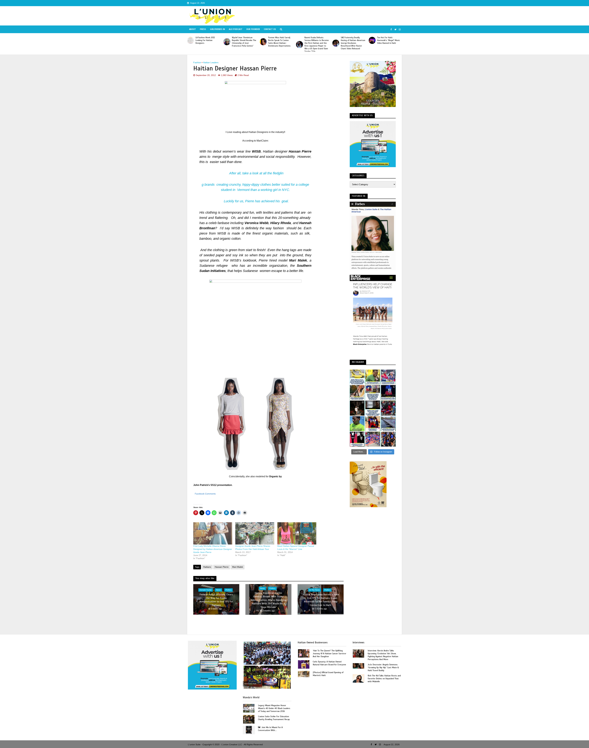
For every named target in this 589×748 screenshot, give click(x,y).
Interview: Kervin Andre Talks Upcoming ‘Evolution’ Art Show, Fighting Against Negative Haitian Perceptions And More (383, 655)
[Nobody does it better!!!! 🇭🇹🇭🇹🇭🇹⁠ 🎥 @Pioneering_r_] (388, 408)
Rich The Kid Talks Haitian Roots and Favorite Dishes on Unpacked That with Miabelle (384, 678)
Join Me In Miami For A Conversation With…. (270, 729)
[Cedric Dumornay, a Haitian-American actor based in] (372, 408)
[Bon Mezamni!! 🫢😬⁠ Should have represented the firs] (357, 423)
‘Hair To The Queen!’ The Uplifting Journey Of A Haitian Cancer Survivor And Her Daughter (329, 653)
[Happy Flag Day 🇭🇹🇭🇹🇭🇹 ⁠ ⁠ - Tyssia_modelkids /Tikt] (388, 439)
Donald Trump (206, 590)
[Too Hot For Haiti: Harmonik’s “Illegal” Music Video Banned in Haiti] (299, 40)
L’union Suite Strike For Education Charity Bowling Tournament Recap (274, 718)
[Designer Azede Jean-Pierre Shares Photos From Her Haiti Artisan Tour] (254, 533)
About (192, 29)
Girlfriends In (217, 29)
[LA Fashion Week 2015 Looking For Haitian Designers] (336, 40)
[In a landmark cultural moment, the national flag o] (388, 423)
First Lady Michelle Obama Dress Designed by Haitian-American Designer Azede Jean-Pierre (212, 549)
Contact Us (270, 29)
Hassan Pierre (222, 567)
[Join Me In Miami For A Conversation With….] (249, 730)
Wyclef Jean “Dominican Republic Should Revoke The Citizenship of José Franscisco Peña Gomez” (389, 41)
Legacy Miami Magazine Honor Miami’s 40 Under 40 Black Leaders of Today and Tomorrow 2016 (274, 708)
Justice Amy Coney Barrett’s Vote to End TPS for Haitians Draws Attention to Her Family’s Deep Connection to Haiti (320, 600)
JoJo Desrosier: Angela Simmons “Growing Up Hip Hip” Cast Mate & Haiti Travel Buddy (383, 667)
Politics (228, 590)
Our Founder (253, 29)
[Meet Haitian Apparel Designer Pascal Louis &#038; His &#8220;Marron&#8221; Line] (296, 533)
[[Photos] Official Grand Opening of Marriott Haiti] (303, 673)
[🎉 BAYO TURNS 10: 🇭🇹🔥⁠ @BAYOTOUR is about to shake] (357, 392)
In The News (314, 590)
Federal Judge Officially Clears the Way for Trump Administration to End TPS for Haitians (216, 600)
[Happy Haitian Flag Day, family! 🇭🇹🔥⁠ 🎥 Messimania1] (372, 439)
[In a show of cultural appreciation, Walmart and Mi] (372, 392)
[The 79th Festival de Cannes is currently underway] (357, 439)
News (218, 590)
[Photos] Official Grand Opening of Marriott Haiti (328, 674)
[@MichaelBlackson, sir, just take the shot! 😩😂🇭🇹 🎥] (372, 377)
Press (203, 29)
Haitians (207, 567)
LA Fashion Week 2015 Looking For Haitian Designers (350, 40)
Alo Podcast (235, 29)
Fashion (197, 62)
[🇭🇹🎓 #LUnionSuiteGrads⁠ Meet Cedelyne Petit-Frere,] (357, 408)
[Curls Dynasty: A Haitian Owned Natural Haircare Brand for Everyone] (303, 664)
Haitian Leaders (210, 62)
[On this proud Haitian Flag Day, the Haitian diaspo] (372, 423)
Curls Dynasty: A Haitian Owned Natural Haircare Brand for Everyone (329, 663)
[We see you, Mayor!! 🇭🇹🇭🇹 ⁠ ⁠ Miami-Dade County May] (388, 377)
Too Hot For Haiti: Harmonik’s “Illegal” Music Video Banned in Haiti (316, 40)
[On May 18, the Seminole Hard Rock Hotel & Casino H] (388, 392)
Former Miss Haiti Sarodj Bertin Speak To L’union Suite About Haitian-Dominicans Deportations (207, 41)
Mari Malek (237, 567)
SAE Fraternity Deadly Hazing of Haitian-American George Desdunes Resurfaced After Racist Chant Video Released (281, 43)
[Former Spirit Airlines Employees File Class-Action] (357, 377)
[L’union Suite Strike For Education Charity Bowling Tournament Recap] (248, 719)
